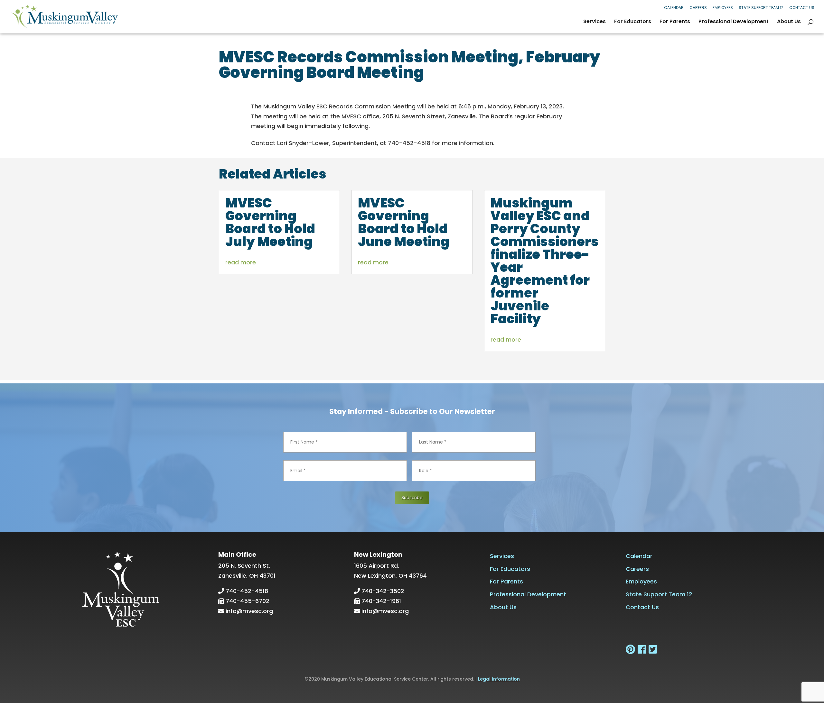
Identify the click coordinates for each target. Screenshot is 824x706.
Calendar (674, 7)
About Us (789, 22)
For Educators (632, 22)
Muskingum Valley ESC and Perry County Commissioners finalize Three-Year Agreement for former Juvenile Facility (545, 261)
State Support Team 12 (761, 7)
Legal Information (499, 679)
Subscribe (412, 498)
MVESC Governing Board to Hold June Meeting (403, 222)
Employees (723, 7)
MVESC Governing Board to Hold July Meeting (270, 222)
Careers (698, 7)
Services (594, 22)
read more (240, 262)
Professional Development (733, 22)
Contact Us (801, 7)
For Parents (675, 22)
